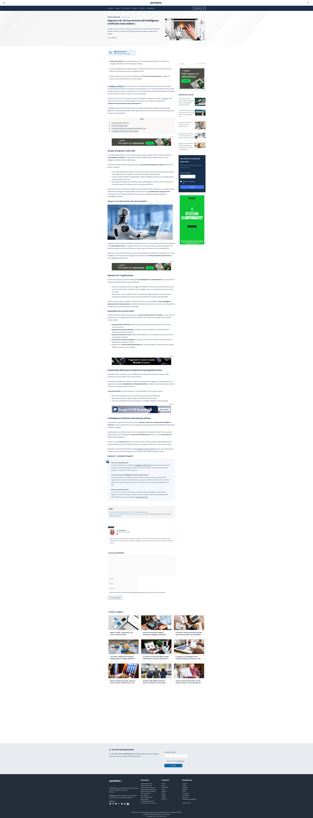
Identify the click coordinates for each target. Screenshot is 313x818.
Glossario (164, 799)
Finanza (134, 8)
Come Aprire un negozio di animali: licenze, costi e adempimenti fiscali (185, 124)
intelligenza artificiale (116, 86)
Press (183, 791)
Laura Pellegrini (113, 37)
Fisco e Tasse (125, 8)
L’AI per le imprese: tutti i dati (120, 123)
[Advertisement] (156, 714)
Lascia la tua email (185, 173)
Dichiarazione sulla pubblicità (189, 799)
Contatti (184, 785)
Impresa (110, 8)
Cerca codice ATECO (146, 793)
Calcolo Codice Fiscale (146, 785)
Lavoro (117, 8)
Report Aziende (144, 799)
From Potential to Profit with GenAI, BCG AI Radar (122, 512)
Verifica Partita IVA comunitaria (148, 791)
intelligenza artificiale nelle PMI (146, 449)
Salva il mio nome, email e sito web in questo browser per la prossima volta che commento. (137, 592)
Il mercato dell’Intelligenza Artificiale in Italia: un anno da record (125, 514)
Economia (164, 791)
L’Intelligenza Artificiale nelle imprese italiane (125, 131)
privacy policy (180, 761)
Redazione (185, 787)
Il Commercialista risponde (147, 801)
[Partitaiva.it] (156, 3)
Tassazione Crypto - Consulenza (148, 803)
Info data (164, 797)
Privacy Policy (185, 793)
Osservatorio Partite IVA (147, 797)
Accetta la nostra (189, 182)
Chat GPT (165, 98)
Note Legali (185, 797)
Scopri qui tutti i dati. (141, 497)
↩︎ (148, 512)
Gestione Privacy (186, 803)
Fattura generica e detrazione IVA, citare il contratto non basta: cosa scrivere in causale (186, 135)
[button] (5, 2)
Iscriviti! (192, 187)
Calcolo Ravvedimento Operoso (148, 789)
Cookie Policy (185, 795)
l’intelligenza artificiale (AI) (142, 465)
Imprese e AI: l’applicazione (119, 125)
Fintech (142, 8)
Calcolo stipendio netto (146, 783)
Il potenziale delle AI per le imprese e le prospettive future (129, 128)
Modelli (163, 795)
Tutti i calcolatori (145, 795)
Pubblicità (184, 789)
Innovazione (150, 8)
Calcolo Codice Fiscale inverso (148, 787)
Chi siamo (184, 783)
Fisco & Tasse (165, 787)
